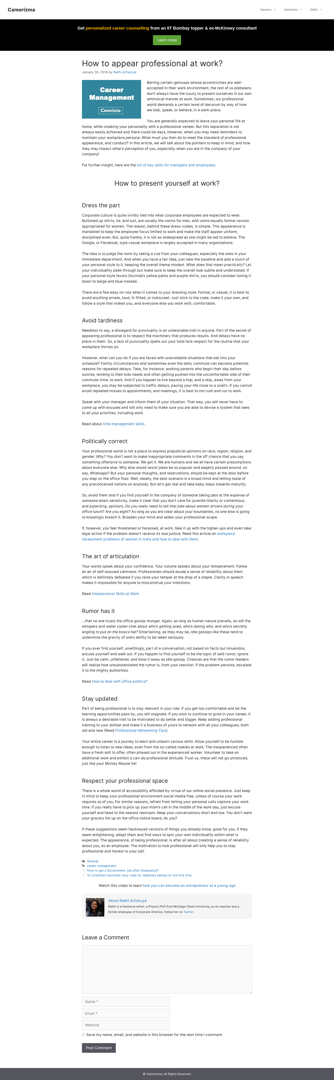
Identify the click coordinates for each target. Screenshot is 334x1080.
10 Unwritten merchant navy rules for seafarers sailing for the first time (139, 875)
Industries (291, 9)
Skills (314, 9)
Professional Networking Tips (140, 730)
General (92, 861)
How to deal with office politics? (119, 681)
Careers (265, 9)
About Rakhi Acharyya (127, 900)
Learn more (167, 40)
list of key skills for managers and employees (176, 165)
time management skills (123, 424)
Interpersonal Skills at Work (115, 593)
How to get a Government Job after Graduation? (122, 870)
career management (101, 866)
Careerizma (21, 10)
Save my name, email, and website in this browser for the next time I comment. (154, 1034)
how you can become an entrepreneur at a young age (189, 885)
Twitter (188, 912)
